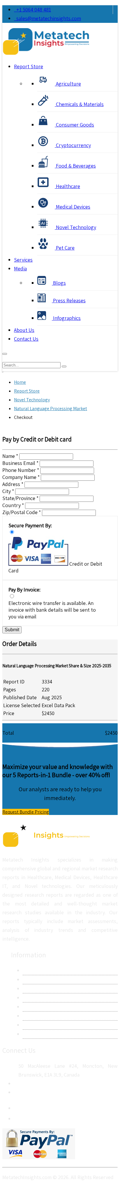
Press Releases (69, 300)
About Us (24, 330)
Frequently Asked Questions (54, 1015)
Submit (12, 629)
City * (8, 491)
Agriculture (68, 83)
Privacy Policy (37, 997)
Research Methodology (48, 988)
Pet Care (65, 247)
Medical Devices (72, 206)
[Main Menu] (4, 354)
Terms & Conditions (44, 1006)
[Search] (64, 366)
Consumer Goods (74, 124)
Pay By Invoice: (24, 589)
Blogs (59, 282)
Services (23, 259)
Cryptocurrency (73, 145)
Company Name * (21, 477)
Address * (12, 484)
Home (20, 382)
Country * (13, 505)
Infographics (66, 318)
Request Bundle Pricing (25, 812)
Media (20, 268)
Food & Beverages (75, 165)
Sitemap (32, 1034)
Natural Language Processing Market (50, 408)
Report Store (28, 66)
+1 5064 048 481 (32, 9)
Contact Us (26, 338)
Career (30, 1024)
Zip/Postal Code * (21, 512)
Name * (10, 456)
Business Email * (20, 463)
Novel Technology (75, 227)
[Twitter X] (18, 1117)
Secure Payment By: (30, 525)
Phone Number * (20, 470)
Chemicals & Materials (79, 104)
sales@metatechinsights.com (48, 18)
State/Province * (20, 498)
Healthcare (67, 186)
